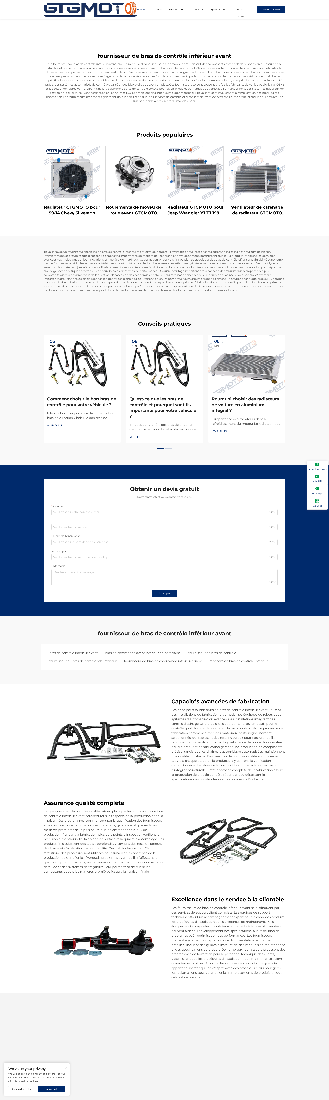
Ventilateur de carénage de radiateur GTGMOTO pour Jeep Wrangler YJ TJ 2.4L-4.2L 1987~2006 (257, 210)
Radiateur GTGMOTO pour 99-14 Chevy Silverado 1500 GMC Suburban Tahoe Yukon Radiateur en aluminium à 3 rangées (72, 210)
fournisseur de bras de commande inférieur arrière (163, 661)
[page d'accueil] (90, 9)
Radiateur (120, 1042)
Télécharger (176, 9)
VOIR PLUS (54, 425)
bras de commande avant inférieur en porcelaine (143, 653)
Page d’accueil (53, 1042)
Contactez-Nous (241, 10)
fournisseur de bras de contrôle (212, 653)
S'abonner (273, 1042)
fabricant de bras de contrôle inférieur (239, 661)
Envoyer (164, 593)
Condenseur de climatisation (170, 1047)
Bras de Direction (162, 1058)
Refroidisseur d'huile (127, 1047)
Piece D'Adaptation (164, 1069)
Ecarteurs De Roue (163, 1064)
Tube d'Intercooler (163, 1053)
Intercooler (159, 1042)
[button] (160, 448)
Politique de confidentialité (160, 1089)
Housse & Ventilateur (127, 1053)
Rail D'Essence (123, 1069)
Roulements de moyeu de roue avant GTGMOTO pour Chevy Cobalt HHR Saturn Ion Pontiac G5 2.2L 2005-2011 (133, 210)
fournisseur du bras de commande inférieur (83, 661)
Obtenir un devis (271, 9)
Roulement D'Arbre (126, 1064)
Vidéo (158, 9)
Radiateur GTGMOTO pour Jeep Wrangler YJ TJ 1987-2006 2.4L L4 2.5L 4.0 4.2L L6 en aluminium (195, 210)
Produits (142, 9)
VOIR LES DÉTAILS (71, 174)
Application (217, 9)
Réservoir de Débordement (131, 1058)
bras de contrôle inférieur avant (73, 653)
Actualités (197, 9)
